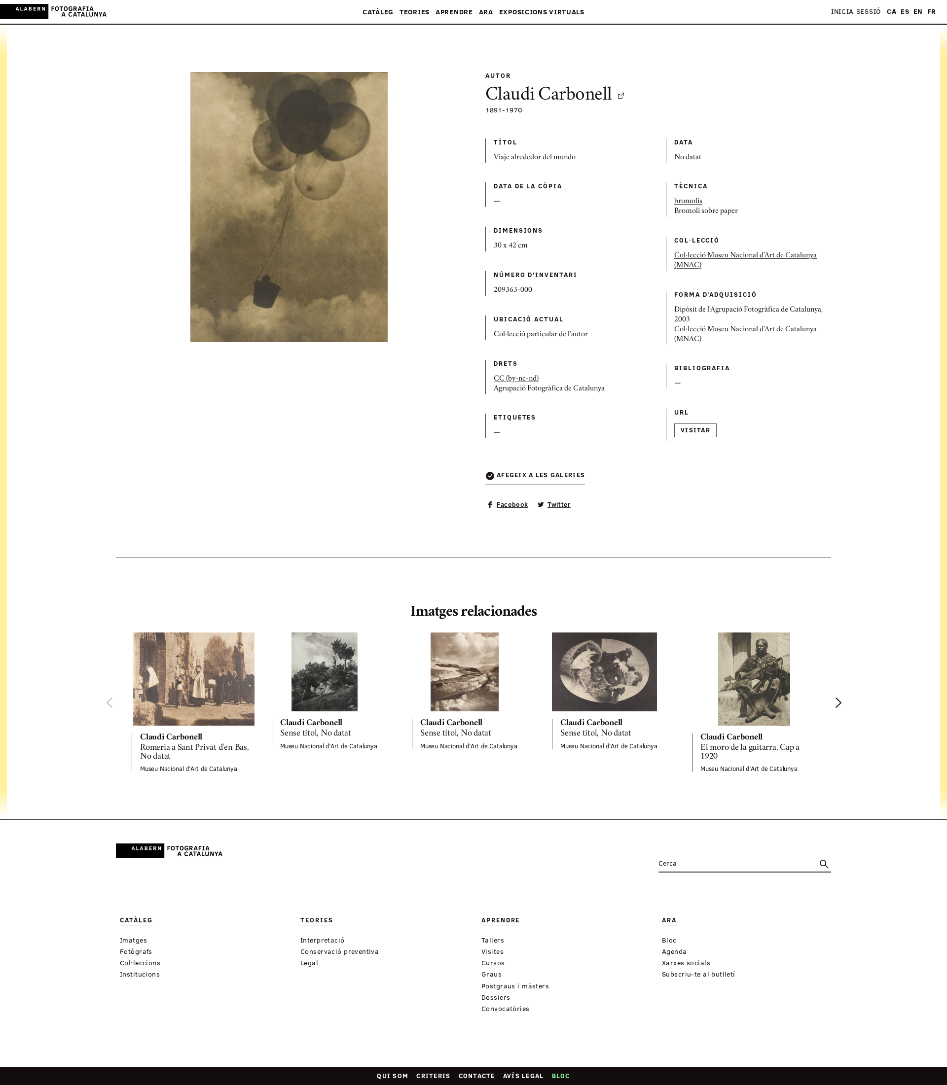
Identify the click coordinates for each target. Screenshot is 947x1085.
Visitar (695, 429)
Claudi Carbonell (548, 95)
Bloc (561, 1075)
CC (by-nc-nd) (516, 379)
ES (905, 11)
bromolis (688, 201)
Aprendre (454, 12)
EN (918, 11)
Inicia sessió (856, 11)
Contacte (477, 1075)
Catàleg (378, 12)
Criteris (433, 1075)
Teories (415, 12)
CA (891, 11)
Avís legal (523, 1075)
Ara (486, 12)
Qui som (392, 1075)
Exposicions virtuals (541, 12)
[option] (194, 702)
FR (931, 11)
